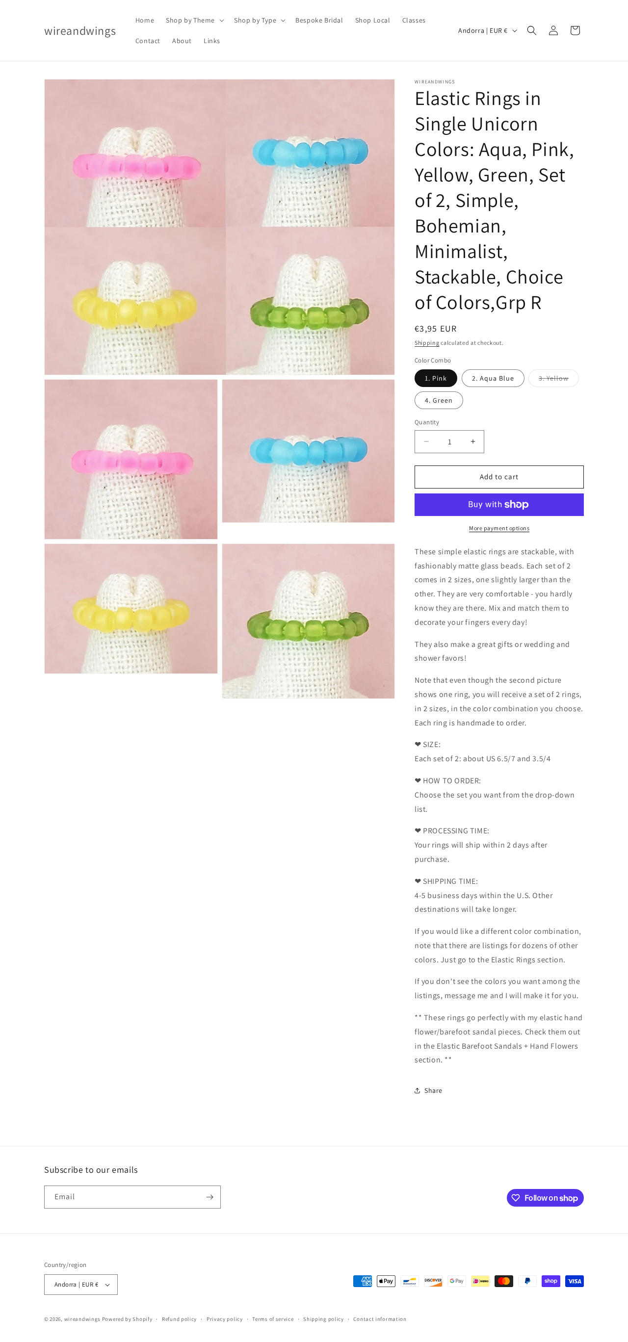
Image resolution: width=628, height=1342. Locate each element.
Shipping (427, 342)
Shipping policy (323, 1319)
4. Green (439, 400)
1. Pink (436, 378)
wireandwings (82, 1319)
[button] (194, 20)
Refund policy (179, 1319)
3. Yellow (559, 380)
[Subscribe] (209, 1197)
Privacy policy (225, 1319)
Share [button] (433, 1090)
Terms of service (272, 1319)
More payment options (499, 528)
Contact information (379, 1319)
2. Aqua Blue (493, 378)
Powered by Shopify (127, 1319)
